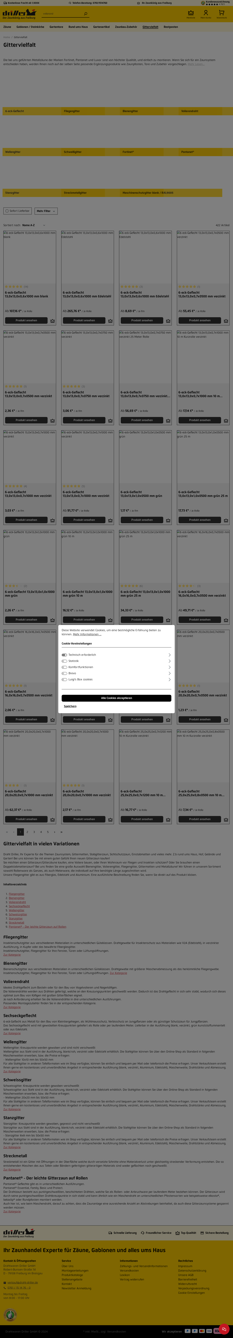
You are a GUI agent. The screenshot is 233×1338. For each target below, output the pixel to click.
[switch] (64, 661)
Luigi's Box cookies (81, 679)
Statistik (74, 661)
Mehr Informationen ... (87, 634)
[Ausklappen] (169, 654)
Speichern (70, 706)
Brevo (72, 673)
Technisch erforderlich (82, 655)
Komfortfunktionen (81, 667)
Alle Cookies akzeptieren (116, 698)
